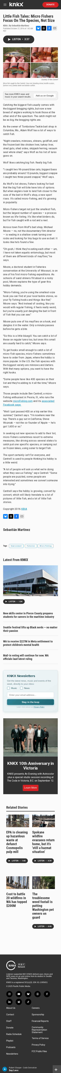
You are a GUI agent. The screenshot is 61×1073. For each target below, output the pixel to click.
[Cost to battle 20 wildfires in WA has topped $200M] (17, 882)
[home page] (16, 5)
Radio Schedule (14, 1034)
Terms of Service (40, 1038)
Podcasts (10, 1047)
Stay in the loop (30, 702)
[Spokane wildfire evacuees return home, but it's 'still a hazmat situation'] (43, 821)
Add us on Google (45, 95)
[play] (5, 1069)
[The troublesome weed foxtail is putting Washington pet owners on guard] (43, 882)
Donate (50, 5)
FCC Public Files (39, 1051)
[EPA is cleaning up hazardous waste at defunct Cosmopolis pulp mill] (17, 821)
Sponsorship (38, 1014)
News (27, 688)
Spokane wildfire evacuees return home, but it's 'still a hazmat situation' (43, 842)
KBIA (24, 508)
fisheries (31, 546)
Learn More (30, 787)
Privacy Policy (39, 707)
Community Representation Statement (39, 1030)
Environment (16, 546)
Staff (9, 1021)
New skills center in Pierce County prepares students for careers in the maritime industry (28, 615)
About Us (10, 1008)
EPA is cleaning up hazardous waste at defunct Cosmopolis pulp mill (17, 842)
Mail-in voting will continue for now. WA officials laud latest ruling (26, 657)
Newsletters (12, 1054)
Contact (10, 1014)
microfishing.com (23, 401)
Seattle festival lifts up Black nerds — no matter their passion (30, 629)
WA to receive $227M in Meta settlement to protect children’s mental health (28, 643)
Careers (36, 1008)
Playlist (9, 1041)
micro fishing (45, 546)
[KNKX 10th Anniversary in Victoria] (30, 737)
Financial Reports (40, 1021)
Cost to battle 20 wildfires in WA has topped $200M (16, 900)
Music (14, 688)
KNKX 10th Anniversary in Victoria (30, 765)
